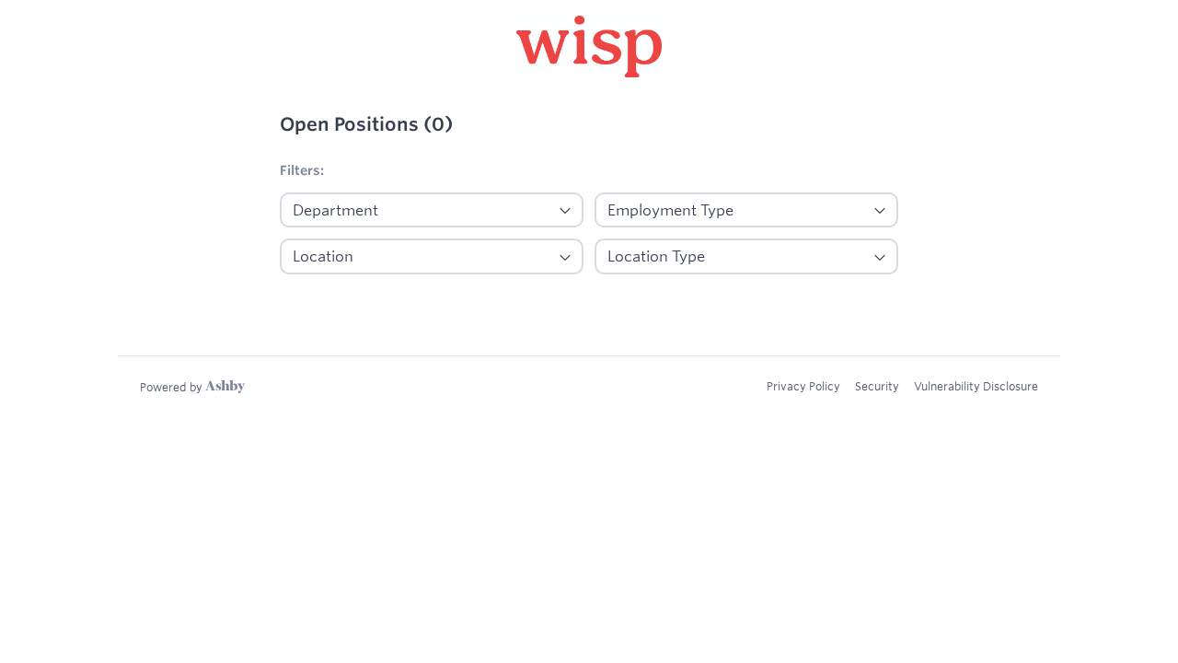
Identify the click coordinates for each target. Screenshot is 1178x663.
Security (877, 385)
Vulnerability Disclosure (976, 385)
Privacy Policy (803, 385)
